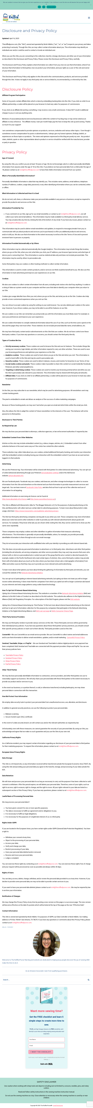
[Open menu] (89, 17)
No (44, 7)
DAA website (75, 599)
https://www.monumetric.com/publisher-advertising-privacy (36, 511)
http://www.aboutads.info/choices (14, 499)
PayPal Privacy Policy (13, 664)
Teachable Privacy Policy (14, 655)
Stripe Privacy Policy (12, 661)
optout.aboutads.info (15, 476)
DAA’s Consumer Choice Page (62, 611)
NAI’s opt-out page (42, 611)
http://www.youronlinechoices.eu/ (42, 499)
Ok (39, 7)
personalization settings (50, 473)
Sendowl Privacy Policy (13, 658)
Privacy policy (51, 7)
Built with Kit (47, 1064)
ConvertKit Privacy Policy (76, 637)
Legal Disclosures (58, 1105)
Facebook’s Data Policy (34, 487)
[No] (91, 5)
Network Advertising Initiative (32, 573)
